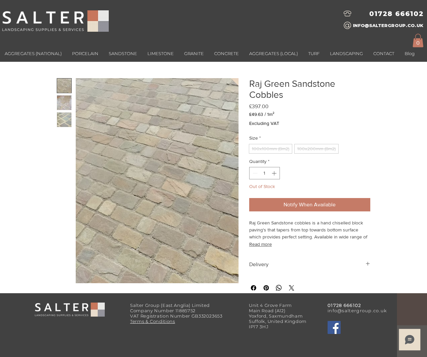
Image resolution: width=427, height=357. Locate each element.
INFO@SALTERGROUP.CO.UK (388, 25)
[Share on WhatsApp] (279, 288)
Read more (260, 244)
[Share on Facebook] (254, 288)
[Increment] (275, 173)
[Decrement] (254, 173)
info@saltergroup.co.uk (357, 310)
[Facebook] (334, 327)
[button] (273, 53)
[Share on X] (292, 288)
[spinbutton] (265, 173)
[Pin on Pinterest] (266, 288)
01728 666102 (396, 14)
